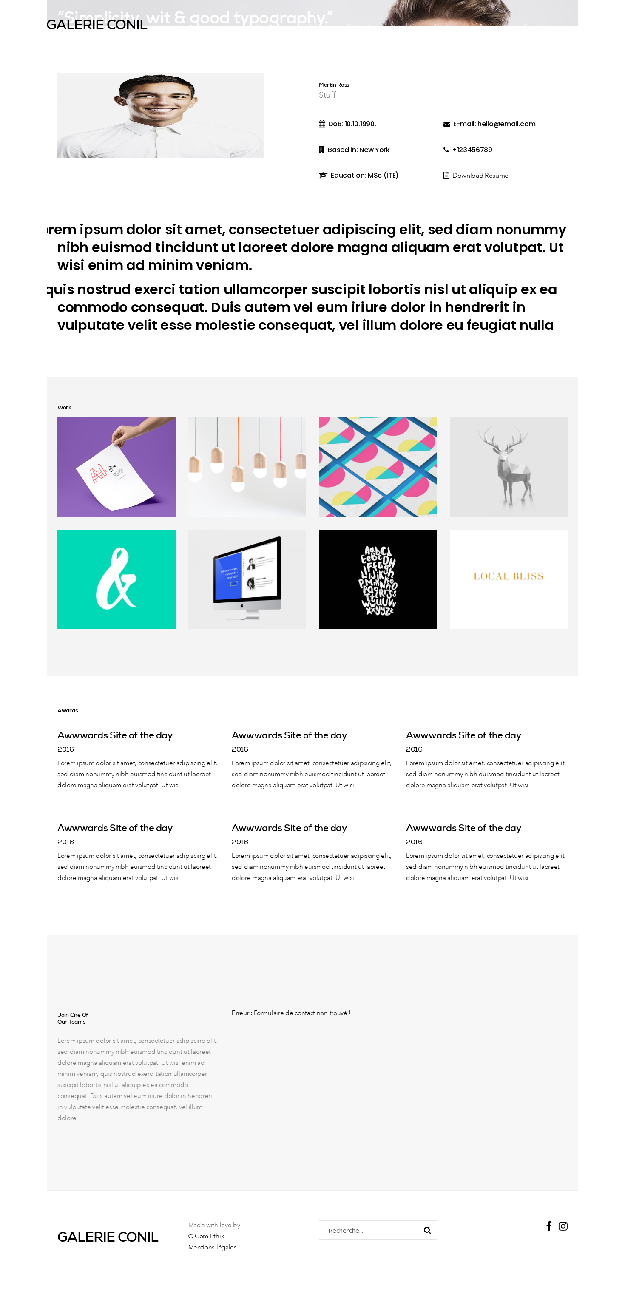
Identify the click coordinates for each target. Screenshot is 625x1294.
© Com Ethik (206, 1237)
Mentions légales (212, 1248)
